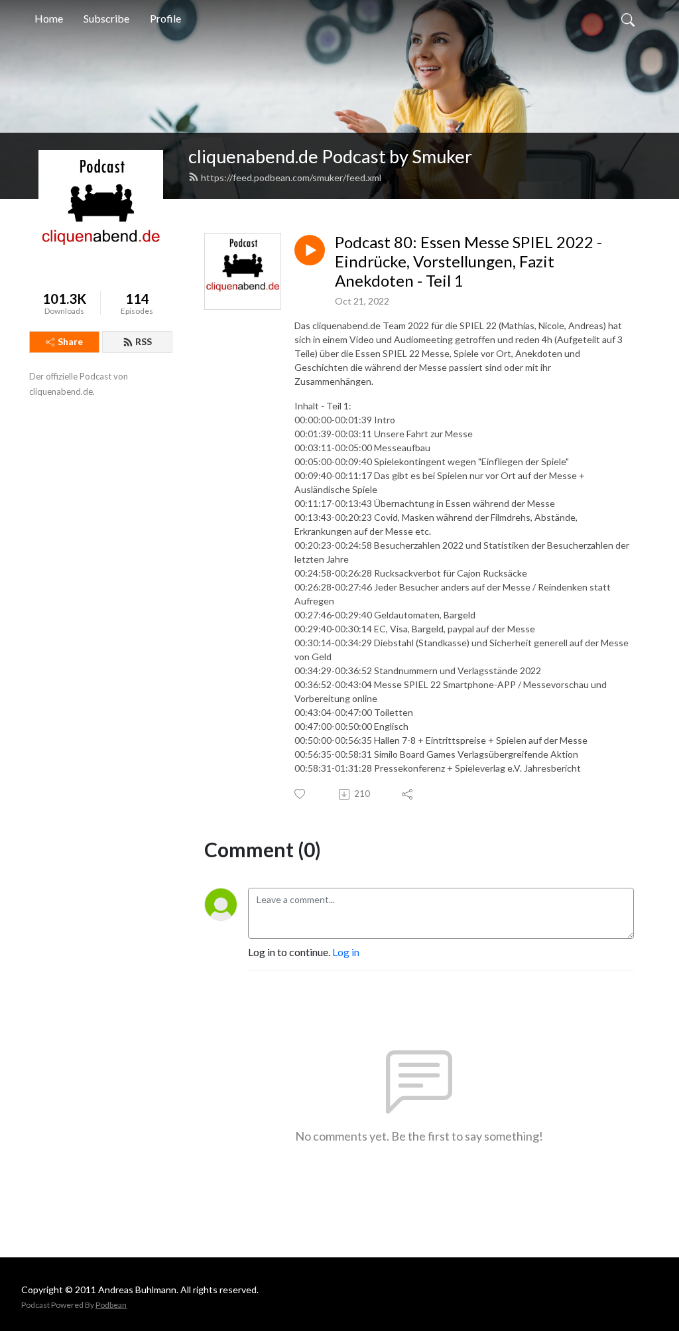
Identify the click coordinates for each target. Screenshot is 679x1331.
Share (70, 341)
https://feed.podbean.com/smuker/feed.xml (291, 177)
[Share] (408, 794)
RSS (143, 341)
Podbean (111, 1305)
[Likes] (300, 794)
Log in (345, 952)
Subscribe (106, 18)
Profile (165, 18)
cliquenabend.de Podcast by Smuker (330, 156)
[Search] (628, 18)
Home (48, 18)
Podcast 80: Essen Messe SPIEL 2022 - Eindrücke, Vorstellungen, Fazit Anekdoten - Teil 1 (468, 261)
